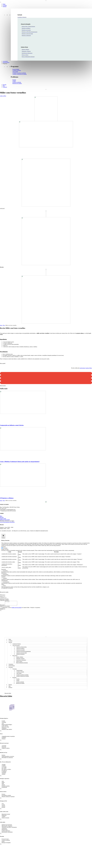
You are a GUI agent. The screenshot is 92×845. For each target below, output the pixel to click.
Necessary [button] (3, 546)
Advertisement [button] (4, 580)
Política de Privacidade (5, 606)
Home (4, 4)
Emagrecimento (6, 62)
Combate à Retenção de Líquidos (22, 676)
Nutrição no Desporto (20, 654)
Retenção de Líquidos (20, 683)
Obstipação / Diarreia (20, 658)
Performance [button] (4, 573)
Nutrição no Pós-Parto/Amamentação (24, 651)
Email (1, 596)
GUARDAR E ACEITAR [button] (7, 588)
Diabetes (19, 657)
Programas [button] (5, 63)
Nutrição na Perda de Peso (22, 646)
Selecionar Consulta (4, 599)
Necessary (5, 548)
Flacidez (17, 678)
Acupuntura (5, 61)
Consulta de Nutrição (17, 643)
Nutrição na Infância (20, 648)
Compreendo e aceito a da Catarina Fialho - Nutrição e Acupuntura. (21, 607)
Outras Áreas (14, 655)
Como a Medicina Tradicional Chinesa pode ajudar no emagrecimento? (20, 461)
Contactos (5, 87)
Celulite (17, 680)
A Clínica (5, 5)
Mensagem (2, 605)
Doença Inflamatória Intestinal (22, 662)
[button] (46, 373)
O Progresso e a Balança (6, 498)
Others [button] (2, 584)
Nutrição (4, 6)
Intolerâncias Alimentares (21, 659)
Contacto (2, 597)
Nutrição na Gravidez (21, 649)
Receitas (4, 84)
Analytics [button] (3, 576)
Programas (11, 667)
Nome (1, 594)
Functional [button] (3, 569)
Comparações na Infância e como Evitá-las (12, 425)
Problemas (14, 677)
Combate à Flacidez (20, 671)
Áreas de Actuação (16, 645)
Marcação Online (6, 696)
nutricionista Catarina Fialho (86, 368)
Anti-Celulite (19, 673)
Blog (4, 85)
